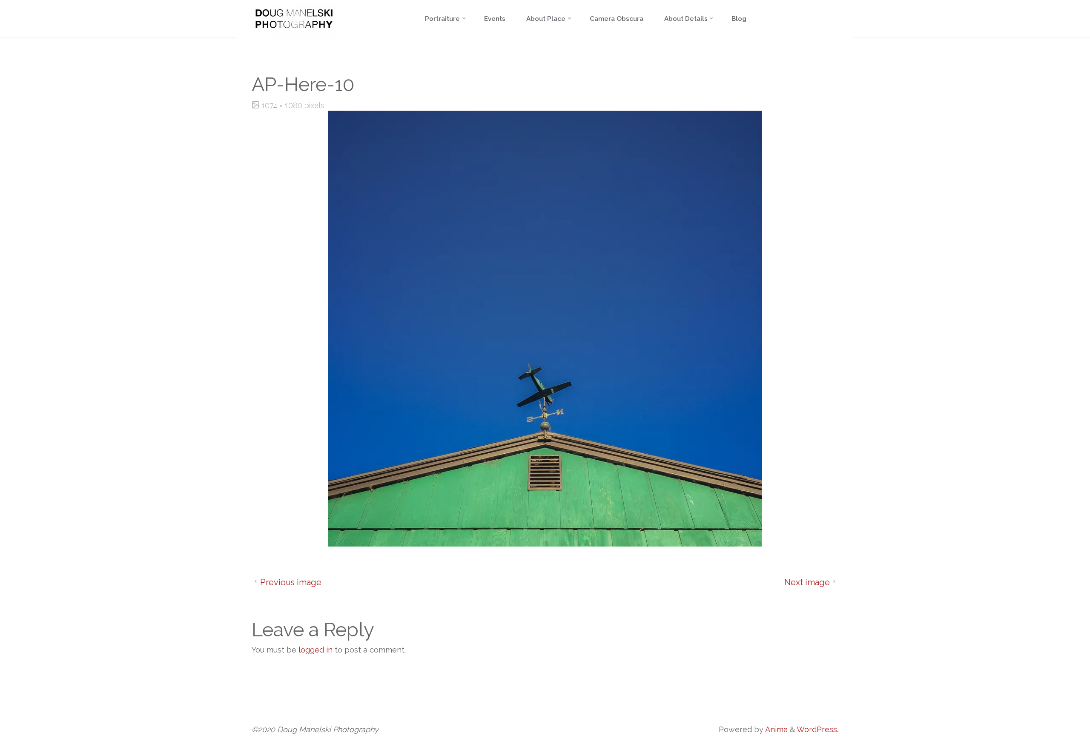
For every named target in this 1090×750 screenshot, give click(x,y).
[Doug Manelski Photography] (294, 18)
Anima (775, 729)
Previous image (290, 582)
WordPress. (817, 729)
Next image (807, 582)
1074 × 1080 (282, 105)
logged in (315, 649)
